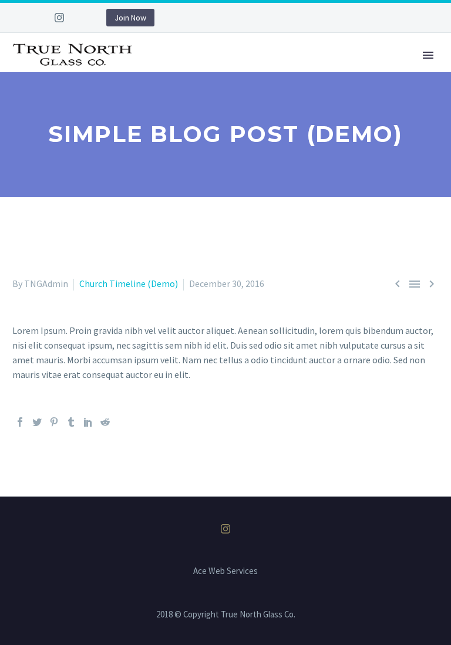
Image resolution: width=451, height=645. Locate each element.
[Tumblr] (71, 422)
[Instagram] (59, 17)
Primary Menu (428, 55)
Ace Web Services (225, 571)
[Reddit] (105, 422)
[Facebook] (20, 422)
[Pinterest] (54, 422)
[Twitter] (37, 422)
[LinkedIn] (88, 422)
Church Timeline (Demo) (128, 283)
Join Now (130, 17)
